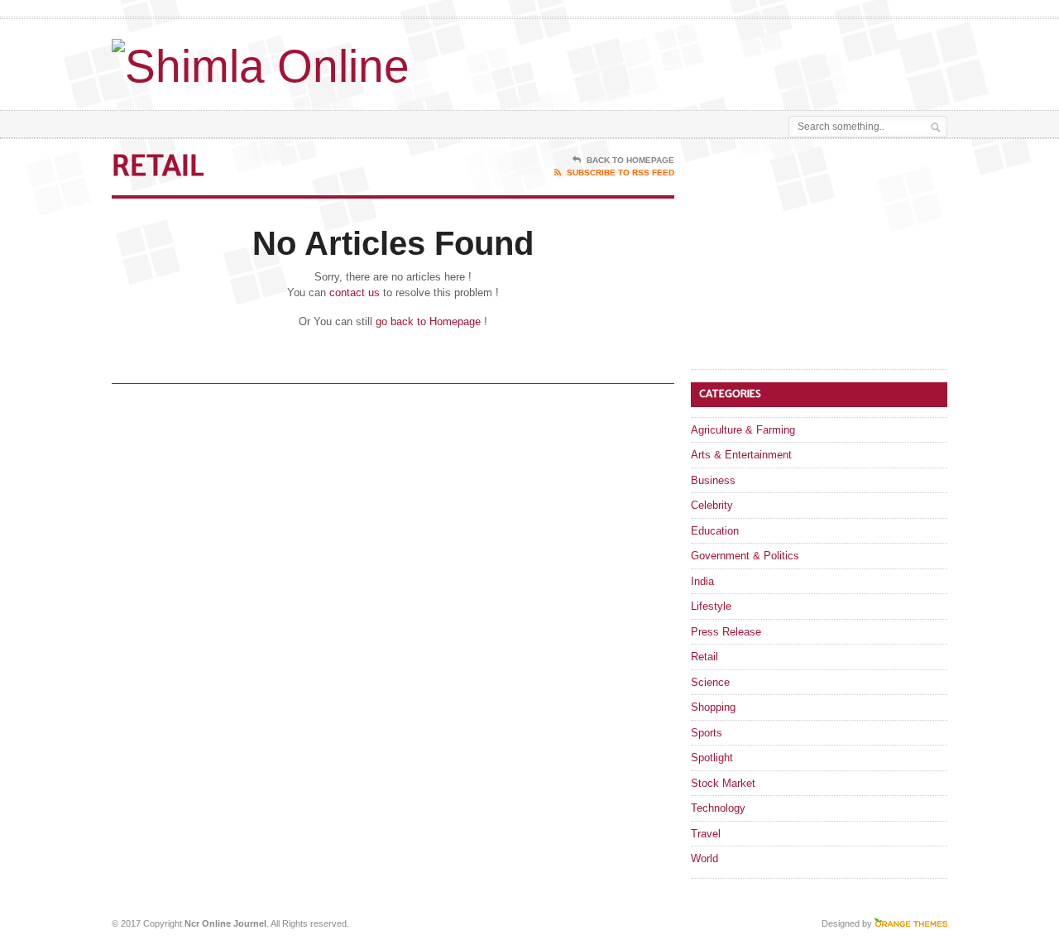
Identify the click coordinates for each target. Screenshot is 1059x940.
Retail (704, 656)
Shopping (713, 707)
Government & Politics (745, 555)
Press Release (726, 632)
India (702, 581)
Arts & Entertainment (741, 454)
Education (715, 531)
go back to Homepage (428, 321)
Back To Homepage (630, 160)
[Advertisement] (753, 60)
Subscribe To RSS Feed (620, 172)
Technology (718, 808)
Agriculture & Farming (743, 430)
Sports (706, 733)
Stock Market (723, 783)
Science (710, 682)
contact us (354, 292)
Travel (706, 833)
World (704, 858)
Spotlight (712, 757)
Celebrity (712, 505)
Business (713, 480)
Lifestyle (711, 606)
